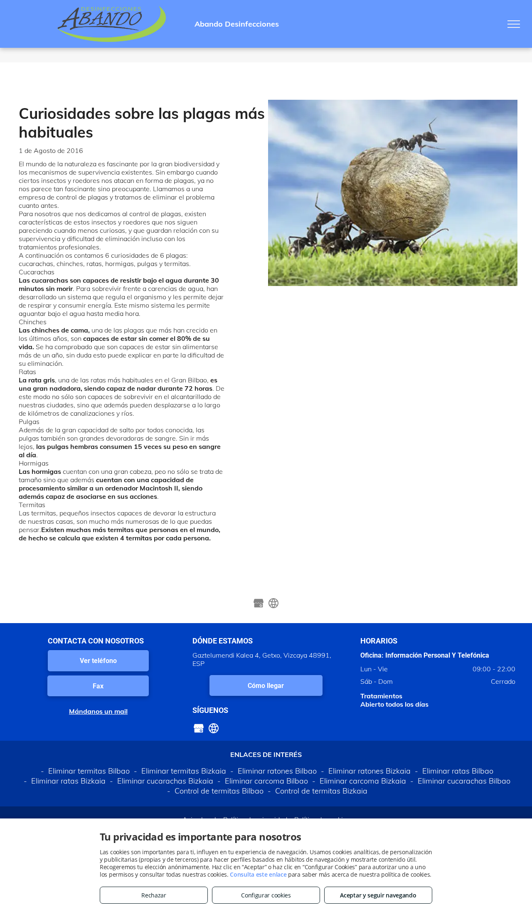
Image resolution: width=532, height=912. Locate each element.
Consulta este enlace (258, 874)
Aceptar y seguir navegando (378, 895)
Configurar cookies (266, 895)
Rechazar (153, 895)
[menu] (514, 24)
